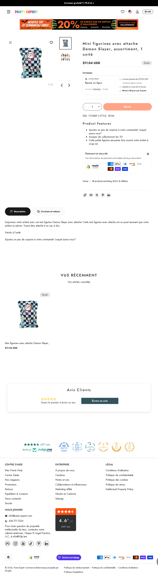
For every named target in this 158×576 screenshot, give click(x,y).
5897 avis (65, 526)
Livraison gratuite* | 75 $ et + (79, 3)
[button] (130, 12)
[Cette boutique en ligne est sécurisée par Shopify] (92, 166)
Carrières (60, 475)
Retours (9, 489)
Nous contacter (13, 498)
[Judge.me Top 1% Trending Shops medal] (130, 447)
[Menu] (8, 11)
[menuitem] (28, 470)
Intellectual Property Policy (119, 489)
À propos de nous (65, 470)
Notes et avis (62, 480)
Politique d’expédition (73, 572)
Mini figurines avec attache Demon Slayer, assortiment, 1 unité (27, 343)
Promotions (11, 484)
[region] (79, 3)
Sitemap (59, 498)
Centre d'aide (12, 475)
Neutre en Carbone (65, 494)
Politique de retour (115, 484)
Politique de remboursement (76, 567)
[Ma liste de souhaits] (122, 12)
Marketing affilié (63, 489)
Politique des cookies (117, 480)
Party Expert (19, 567)
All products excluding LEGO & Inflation (110, 181)
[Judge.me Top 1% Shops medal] (116, 447)
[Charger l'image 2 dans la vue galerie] (65, 57)
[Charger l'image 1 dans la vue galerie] (65, 43)
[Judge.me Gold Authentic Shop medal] (103, 447)
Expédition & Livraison (16, 494)
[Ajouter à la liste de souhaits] (51, 42)
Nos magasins (12, 480)
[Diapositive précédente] (61, 85)
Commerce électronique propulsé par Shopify (32, 569)
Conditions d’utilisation (128, 567)
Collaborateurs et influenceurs (71, 484)
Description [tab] (19, 211)
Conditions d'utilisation (117, 470)
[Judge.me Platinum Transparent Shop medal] (90, 447)
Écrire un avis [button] (100, 401)
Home (85, 181)
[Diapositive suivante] (69, 85)
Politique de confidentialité (119, 475)
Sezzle (8, 503)
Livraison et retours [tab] (50, 211)
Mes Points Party (14, 470)
